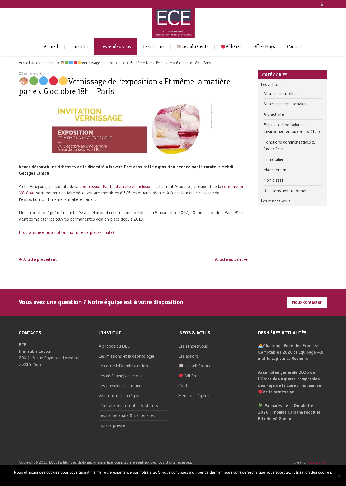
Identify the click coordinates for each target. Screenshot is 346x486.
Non (178, 479)
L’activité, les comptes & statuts (128, 405)
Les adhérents (195, 46)
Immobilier (274, 159)
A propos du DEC (114, 346)
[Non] (339, 475)
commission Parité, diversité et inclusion (116, 186)
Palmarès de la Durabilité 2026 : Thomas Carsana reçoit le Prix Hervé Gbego (289, 412)
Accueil (51, 46)
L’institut (79, 46)
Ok (170, 479)
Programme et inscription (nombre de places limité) (66, 232)
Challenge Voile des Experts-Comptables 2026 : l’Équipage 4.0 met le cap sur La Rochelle (291, 352)
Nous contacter (307, 302)
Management (276, 169)
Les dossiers (45, 62)
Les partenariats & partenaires (127, 415)
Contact (294, 46)
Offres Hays (264, 46)
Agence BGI (317, 462)
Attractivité (274, 114)
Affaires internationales (285, 103)
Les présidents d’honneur (122, 385)
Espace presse (112, 425)
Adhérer (233, 46)
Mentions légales (193, 395)
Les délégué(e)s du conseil (122, 375)
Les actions (153, 46)
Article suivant (229, 259)
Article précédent (40, 259)
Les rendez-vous (115, 46)
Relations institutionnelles (287, 190)
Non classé (274, 180)
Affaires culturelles (280, 93)
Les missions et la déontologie (126, 356)
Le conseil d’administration (123, 365)
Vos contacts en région (120, 395)
